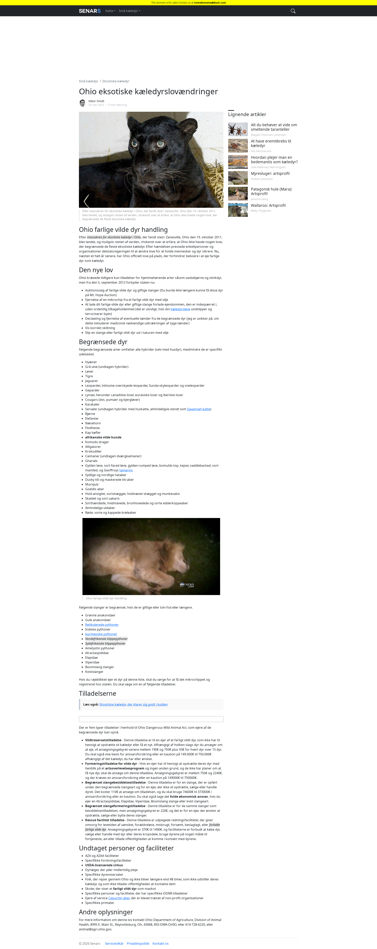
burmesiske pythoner (101, 634)
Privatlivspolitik (138, 943)
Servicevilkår (114, 943)
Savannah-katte (198, 409)
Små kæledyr (128, 11)
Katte (109, 11)
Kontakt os (161, 943)
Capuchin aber (118, 898)
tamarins (126, 470)
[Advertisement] (188, 45)
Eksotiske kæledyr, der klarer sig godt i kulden (134, 704)
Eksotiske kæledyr (115, 81)
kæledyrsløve (180, 309)
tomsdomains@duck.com (210, 2)
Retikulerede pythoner (102, 624)
